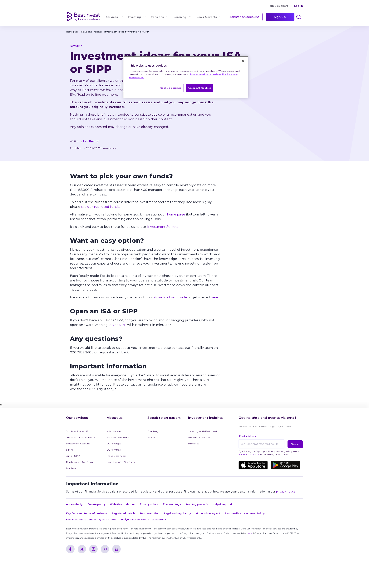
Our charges (114, 443)
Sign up (280, 17)
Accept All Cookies (199, 88)
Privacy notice (149, 504)
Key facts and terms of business (86, 513)
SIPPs (69, 449)
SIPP (122, 325)
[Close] (243, 61)
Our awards (114, 449)
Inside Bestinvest (116, 455)
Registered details (123, 513)
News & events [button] (206, 16)
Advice (151, 437)
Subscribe (193, 443)
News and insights (91, 31)
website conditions (249, 454)
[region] (185, 77)
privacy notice (286, 491)
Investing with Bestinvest (202, 431)
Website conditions (122, 504)
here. (215, 297)
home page (176, 214)
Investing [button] (134, 16)
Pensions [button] (157, 16)
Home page (72, 31)
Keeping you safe (196, 504)
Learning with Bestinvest (121, 462)
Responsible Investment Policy (245, 513)
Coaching (153, 431)
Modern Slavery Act (208, 513)
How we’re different (118, 437)
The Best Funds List (199, 437)
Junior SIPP (73, 455)
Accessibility (74, 504)
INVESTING (76, 46)
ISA (111, 325)
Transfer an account (243, 17)
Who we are (114, 431)
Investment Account (78, 443)
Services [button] (112, 16)
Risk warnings (172, 504)
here (249, 533)
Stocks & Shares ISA (77, 431)
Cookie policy (96, 504)
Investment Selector (163, 227)
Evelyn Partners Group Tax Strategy (143, 519)
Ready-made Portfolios (79, 462)
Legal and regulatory (177, 513)
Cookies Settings (170, 88)
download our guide (170, 297)
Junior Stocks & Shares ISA (81, 437)
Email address (247, 436)
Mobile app (72, 468)
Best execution (150, 513)
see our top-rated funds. (100, 207)
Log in (298, 5)
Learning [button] (180, 16)
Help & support (278, 5)
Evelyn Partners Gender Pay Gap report (91, 519)
